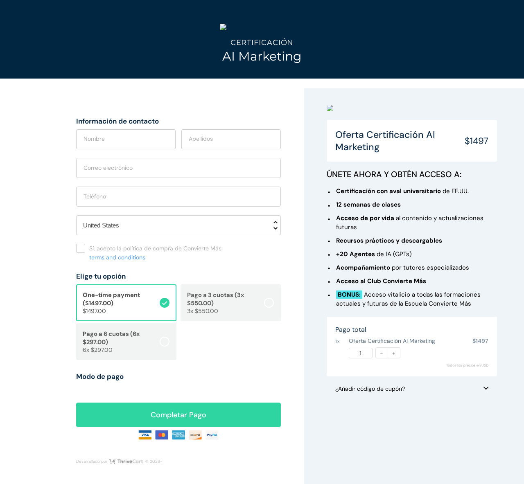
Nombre (94, 138)
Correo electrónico (108, 167)
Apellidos (201, 138)
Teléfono (95, 196)
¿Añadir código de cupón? (370, 388)
